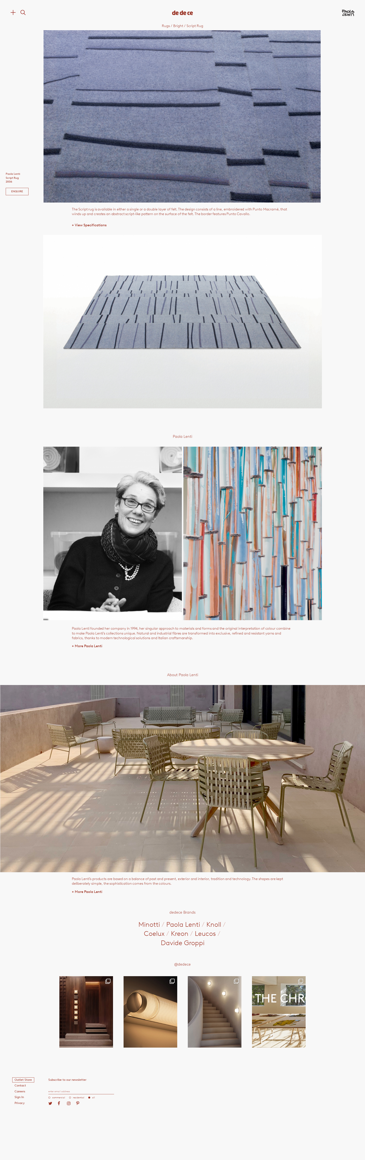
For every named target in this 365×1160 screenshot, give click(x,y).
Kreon (179, 933)
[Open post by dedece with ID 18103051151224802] (150, 1012)
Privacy (20, 1103)
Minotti (149, 924)
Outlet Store (23, 1080)
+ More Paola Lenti (87, 646)
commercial (58, 1098)
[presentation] (99, 116)
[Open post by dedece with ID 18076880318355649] (86, 1012)
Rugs (166, 26)
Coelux (154, 933)
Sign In (19, 1097)
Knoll (213, 924)
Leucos (205, 933)
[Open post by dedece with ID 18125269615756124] (214, 1012)
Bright (178, 26)
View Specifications (89, 225)
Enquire (17, 191)
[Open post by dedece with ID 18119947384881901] (279, 1012)
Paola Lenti (183, 924)
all (93, 1098)
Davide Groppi (182, 943)
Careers (20, 1091)
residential (78, 1098)
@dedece (182, 964)
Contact (20, 1085)
